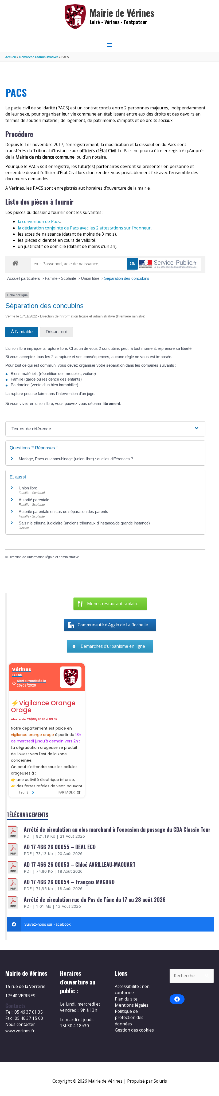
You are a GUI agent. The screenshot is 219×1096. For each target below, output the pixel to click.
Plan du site (126, 999)
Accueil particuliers (24, 278)
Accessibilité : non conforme (132, 989)
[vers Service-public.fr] (168, 264)
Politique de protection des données (129, 1017)
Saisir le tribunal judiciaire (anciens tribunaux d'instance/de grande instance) (84, 523)
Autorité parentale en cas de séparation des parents (63, 511)
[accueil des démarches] (15, 262)
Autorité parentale (34, 499)
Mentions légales (131, 1005)
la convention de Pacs (39, 221)
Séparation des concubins (126, 278)
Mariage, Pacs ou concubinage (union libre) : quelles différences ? (76, 459)
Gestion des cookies (134, 1030)
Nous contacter (20, 1024)
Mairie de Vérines (122, 13)
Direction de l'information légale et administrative (44, 557)
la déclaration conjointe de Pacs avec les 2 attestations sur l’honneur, (85, 228)
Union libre (90, 278)
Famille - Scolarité (61, 278)
